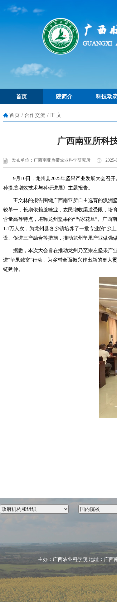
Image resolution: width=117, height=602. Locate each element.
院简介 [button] (64, 96)
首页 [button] (21, 96)
